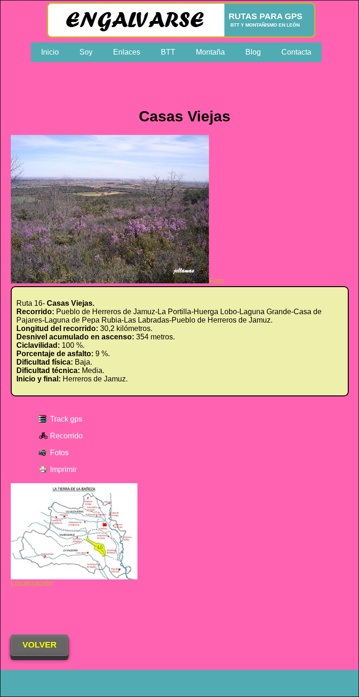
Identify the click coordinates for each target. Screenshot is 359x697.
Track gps (66, 419)
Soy (86, 52)
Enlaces (126, 52)
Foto (216, 281)
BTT (168, 52)
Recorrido (66, 436)
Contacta (296, 52)
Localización (32, 583)
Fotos (59, 453)
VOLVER (39, 644)
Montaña (210, 52)
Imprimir (63, 469)
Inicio (50, 52)
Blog (253, 52)
